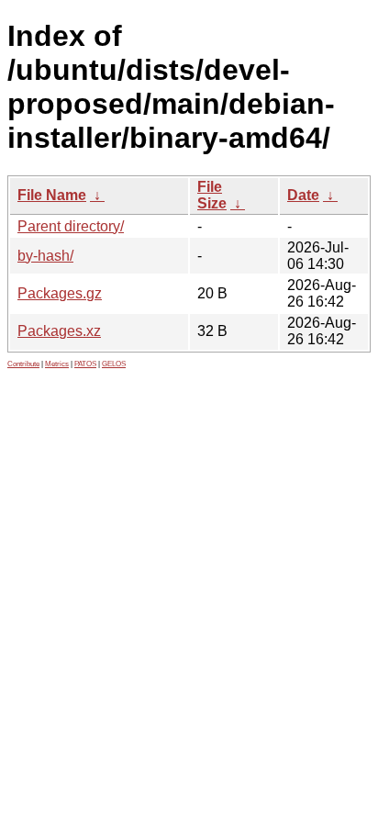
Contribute (23, 364)
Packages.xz (59, 331)
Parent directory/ (70, 226)
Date (303, 195)
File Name (51, 195)
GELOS (114, 364)
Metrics (57, 364)
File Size (212, 195)
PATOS (85, 364)
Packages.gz (59, 293)
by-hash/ (45, 255)
